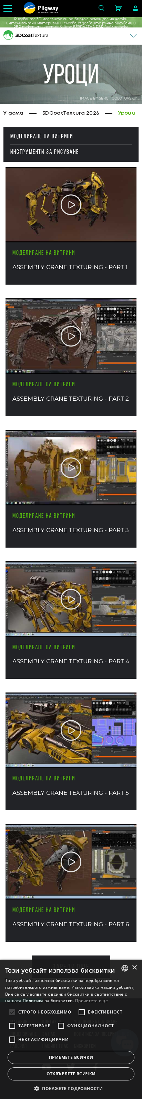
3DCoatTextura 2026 (70, 113)
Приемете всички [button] (71, 1057)
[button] (71, 1088)
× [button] (134, 967)
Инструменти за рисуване (44, 151)
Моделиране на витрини (41, 136)
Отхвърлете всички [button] (71, 1074)
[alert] (71, 1029)
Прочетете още (91, 1001)
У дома (13, 113)
